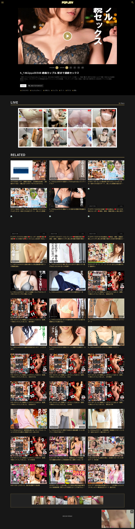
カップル (55, 90)
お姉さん (47, 90)
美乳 (75, 90)
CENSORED (25, 90)
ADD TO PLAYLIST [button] (36, 86)
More (122, 103)
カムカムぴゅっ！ (36, 90)
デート (62, 90)
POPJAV (70, 516)
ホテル (69, 90)
